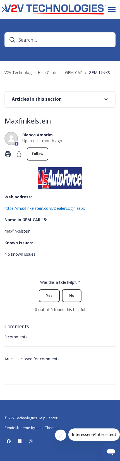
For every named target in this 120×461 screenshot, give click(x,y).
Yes (49, 295)
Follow (37, 153)
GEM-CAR (74, 72)
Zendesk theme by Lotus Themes (31, 427)
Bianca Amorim (37, 134)
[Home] (55, 9)
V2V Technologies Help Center (31, 72)
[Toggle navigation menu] (112, 9)
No (71, 295)
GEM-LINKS (99, 72)
